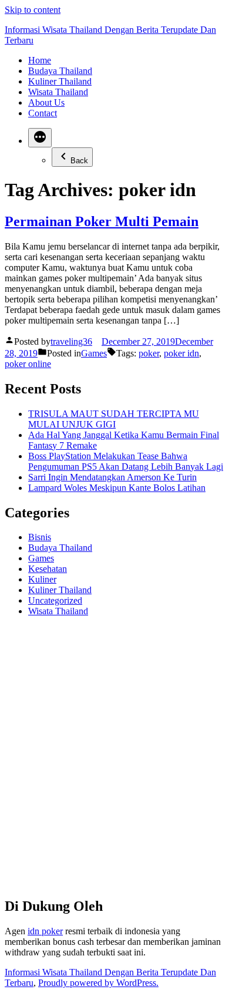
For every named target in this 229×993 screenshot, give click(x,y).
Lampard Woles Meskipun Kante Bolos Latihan (117, 488)
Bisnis (39, 537)
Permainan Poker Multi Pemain (101, 221)
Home (39, 60)
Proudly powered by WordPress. (98, 983)
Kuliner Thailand (60, 81)
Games (94, 353)
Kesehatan (47, 569)
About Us (46, 102)
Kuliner (42, 579)
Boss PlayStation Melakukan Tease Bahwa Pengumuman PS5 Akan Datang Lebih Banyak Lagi (125, 461)
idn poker (45, 931)
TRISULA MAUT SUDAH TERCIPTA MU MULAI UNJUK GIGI (113, 419)
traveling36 (71, 341)
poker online (28, 364)
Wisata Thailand (58, 92)
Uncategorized (55, 600)
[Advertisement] (114, 761)
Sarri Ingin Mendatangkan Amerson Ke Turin (112, 477)
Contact (42, 113)
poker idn (181, 353)
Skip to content (32, 10)
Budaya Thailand (60, 71)
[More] (40, 137)
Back (79, 160)
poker (149, 353)
